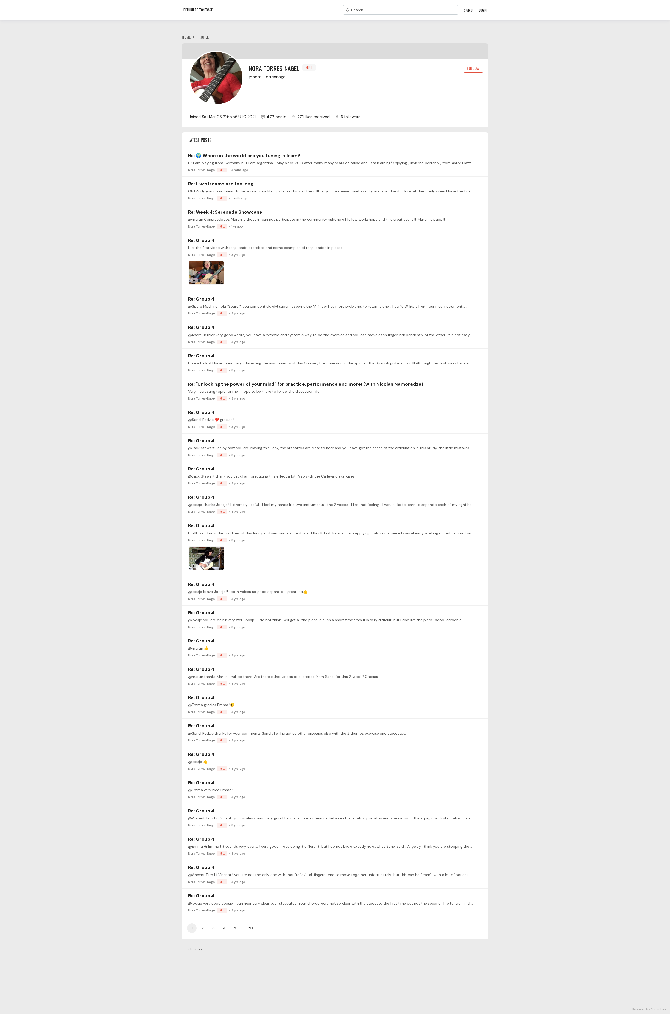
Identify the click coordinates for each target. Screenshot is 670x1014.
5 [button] (235, 928)
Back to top (193, 949)
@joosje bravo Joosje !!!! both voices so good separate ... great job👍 (248, 591)
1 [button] (192, 928)
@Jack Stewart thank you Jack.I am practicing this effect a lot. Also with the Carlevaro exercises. (271, 476)
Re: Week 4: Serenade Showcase (225, 212)
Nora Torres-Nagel (206, 170)
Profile (203, 37)
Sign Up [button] (469, 10)
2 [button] (203, 928)
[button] (260, 928)
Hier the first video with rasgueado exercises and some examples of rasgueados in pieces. (265, 247)
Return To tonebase (198, 9)
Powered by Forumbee (649, 1009)
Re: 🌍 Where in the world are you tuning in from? (244, 155)
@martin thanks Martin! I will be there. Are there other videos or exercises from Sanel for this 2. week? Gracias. (283, 676)
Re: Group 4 (201, 240)
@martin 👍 (198, 648)
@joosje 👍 (198, 761)
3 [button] (213, 928)
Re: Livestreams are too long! (221, 184)
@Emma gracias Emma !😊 (211, 704)
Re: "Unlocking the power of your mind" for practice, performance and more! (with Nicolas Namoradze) (305, 384)
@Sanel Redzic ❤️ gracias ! (211, 419)
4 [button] (224, 928)
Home (186, 37)
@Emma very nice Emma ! (210, 790)
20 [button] (250, 928)
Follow (473, 68)
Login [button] (483, 10)
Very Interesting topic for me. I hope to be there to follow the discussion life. (254, 391)
